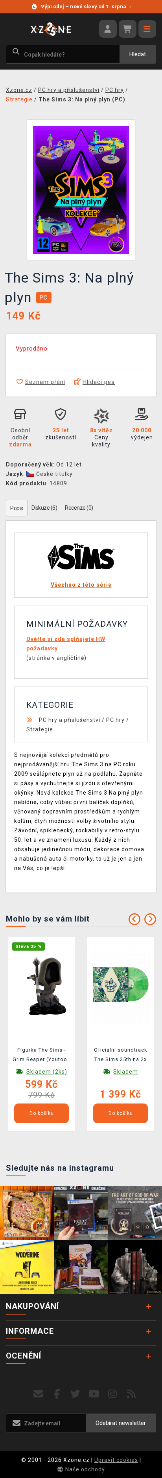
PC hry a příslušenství (69, 720)
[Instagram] (113, 1394)
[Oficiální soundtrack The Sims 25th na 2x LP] (120, 984)
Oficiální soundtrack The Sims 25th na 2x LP (120, 1056)
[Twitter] (76, 1394)
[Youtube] (94, 1394)
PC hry (115, 720)
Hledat (137, 54)
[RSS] (131, 1394)
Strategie (39, 729)
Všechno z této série (81, 585)
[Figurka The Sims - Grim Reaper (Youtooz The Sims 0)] (41, 984)
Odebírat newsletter (121, 1423)
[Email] (38, 1394)
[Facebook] (57, 1394)
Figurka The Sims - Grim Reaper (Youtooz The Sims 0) (41, 1056)
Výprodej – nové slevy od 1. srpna (86, 6)
